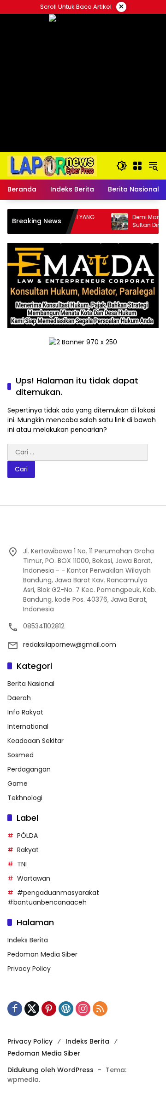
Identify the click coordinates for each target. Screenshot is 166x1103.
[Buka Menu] (137, 165)
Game (17, 783)
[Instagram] (83, 1008)
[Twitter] (31, 1008)
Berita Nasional (30, 683)
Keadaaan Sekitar (35, 740)
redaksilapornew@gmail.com (69, 644)
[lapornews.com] (52, 165)
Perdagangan (29, 769)
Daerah (19, 697)
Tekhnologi (24, 797)
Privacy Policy (29, 968)
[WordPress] (66, 1008)
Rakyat (28, 849)
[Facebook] (14, 1008)
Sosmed (20, 755)
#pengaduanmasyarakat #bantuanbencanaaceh (53, 897)
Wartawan (33, 878)
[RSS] (100, 1008)
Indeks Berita (27, 940)
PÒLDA (27, 835)
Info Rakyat (25, 712)
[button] (121, 165)
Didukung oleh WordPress (50, 1069)
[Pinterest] (49, 1008)
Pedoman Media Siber (42, 954)
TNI (22, 864)
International (27, 726)
